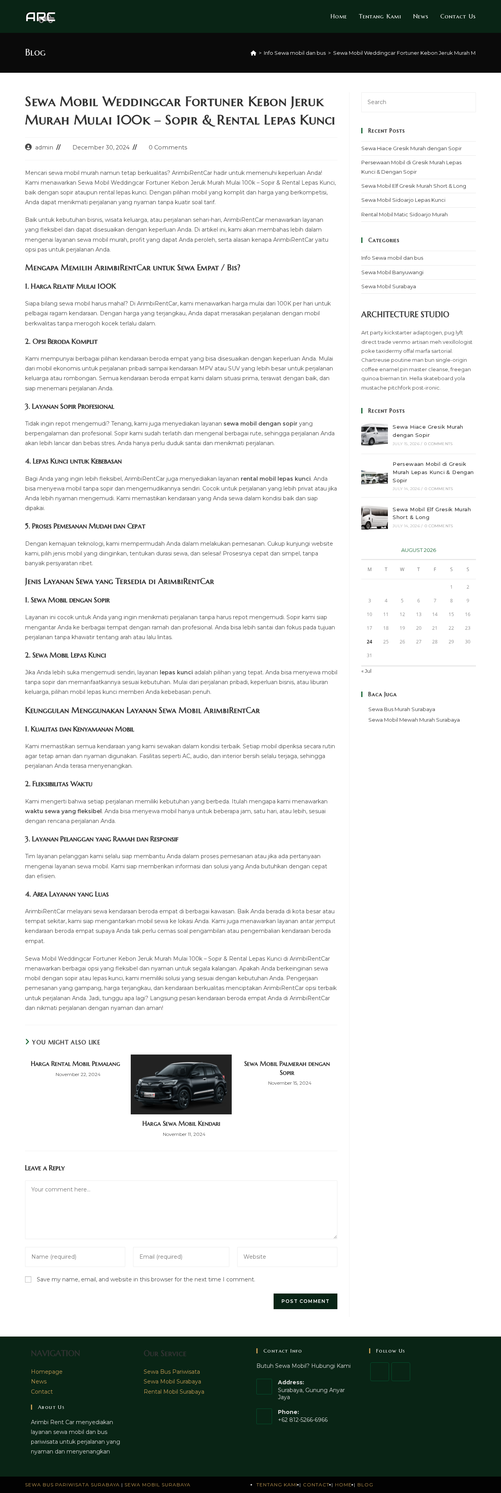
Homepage (47, 1371)
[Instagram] (400, 1371)
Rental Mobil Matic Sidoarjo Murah (404, 214)
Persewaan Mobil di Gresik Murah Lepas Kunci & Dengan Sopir (433, 472)
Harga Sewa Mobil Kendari (181, 1123)
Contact (42, 1391)
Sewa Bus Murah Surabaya (401, 709)
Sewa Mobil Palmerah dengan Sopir (287, 1068)
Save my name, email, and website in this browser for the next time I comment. (146, 1279)
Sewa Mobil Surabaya (388, 286)
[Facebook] (379, 1371)
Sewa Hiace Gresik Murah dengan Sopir (411, 148)
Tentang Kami (276, 1485)
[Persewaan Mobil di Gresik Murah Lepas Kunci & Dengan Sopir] (374, 475)
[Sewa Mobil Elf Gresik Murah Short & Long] (374, 516)
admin (44, 147)
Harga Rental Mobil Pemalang (75, 1063)
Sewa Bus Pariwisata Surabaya (73, 1485)
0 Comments (168, 147)
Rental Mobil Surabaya (174, 1391)
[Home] (253, 53)
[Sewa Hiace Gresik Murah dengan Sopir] (374, 434)
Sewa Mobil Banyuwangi (392, 272)
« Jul (366, 671)
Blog (365, 1485)
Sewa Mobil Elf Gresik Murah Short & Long (413, 186)
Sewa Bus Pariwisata (172, 1371)
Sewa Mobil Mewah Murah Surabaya (414, 720)
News (39, 1381)
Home (343, 1485)
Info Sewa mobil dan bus (392, 258)
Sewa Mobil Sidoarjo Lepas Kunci (403, 200)
